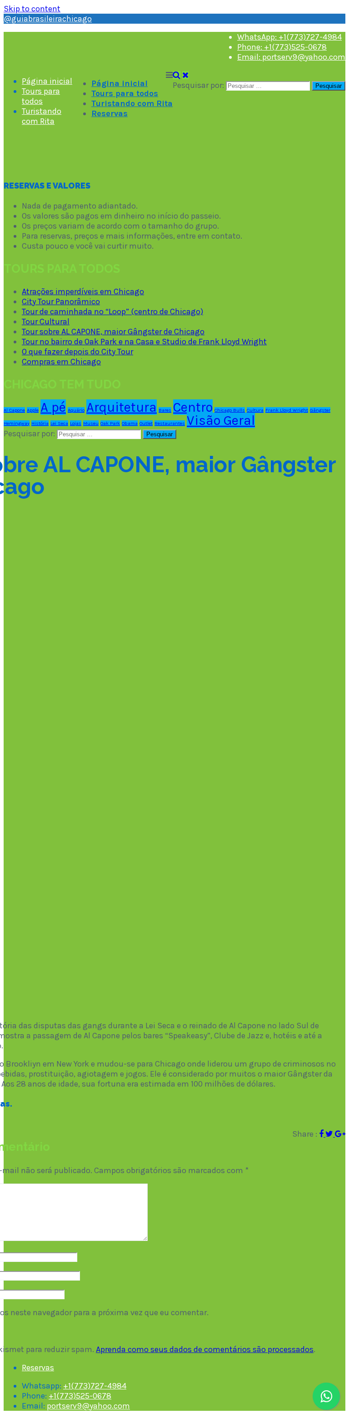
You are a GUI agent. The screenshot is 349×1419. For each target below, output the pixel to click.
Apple (33, 410)
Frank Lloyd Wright (286, 410)
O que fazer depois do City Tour (77, 352)
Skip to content (32, 9)
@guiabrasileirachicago (48, 19)
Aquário (76, 410)
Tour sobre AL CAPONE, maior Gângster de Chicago (113, 332)
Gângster (320, 410)
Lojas (75, 423)
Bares (165, 410)
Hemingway (17, 423)
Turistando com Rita (132, 103)
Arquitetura (121, 407)
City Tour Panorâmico (61, 301)
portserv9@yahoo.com (88, 1406)
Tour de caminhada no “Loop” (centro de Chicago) (112, 311)
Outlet (146, 423)
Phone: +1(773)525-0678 (282, 47)
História (40, 423)
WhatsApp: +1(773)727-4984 (289, 37)
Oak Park (110, 423)
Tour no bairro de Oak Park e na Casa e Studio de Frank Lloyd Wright (144, 342)
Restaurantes (170, 423)
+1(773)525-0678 (80, 1396)
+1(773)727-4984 (94, 1386)
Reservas (109, 113)
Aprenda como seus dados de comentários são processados (205, 1349)
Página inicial (119, 83)
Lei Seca (59, 423)
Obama (130, 423)
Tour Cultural (46, 321)
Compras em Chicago (61, 362)
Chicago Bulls (229, 410)
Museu (91, 423)
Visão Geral (221, 420)
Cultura (255, 410)
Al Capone (14, 410)
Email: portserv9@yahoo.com (291, 57)
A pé (53, 407)
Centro (193, 407)
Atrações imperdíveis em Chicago (83, 291)
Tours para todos (124, 93)
